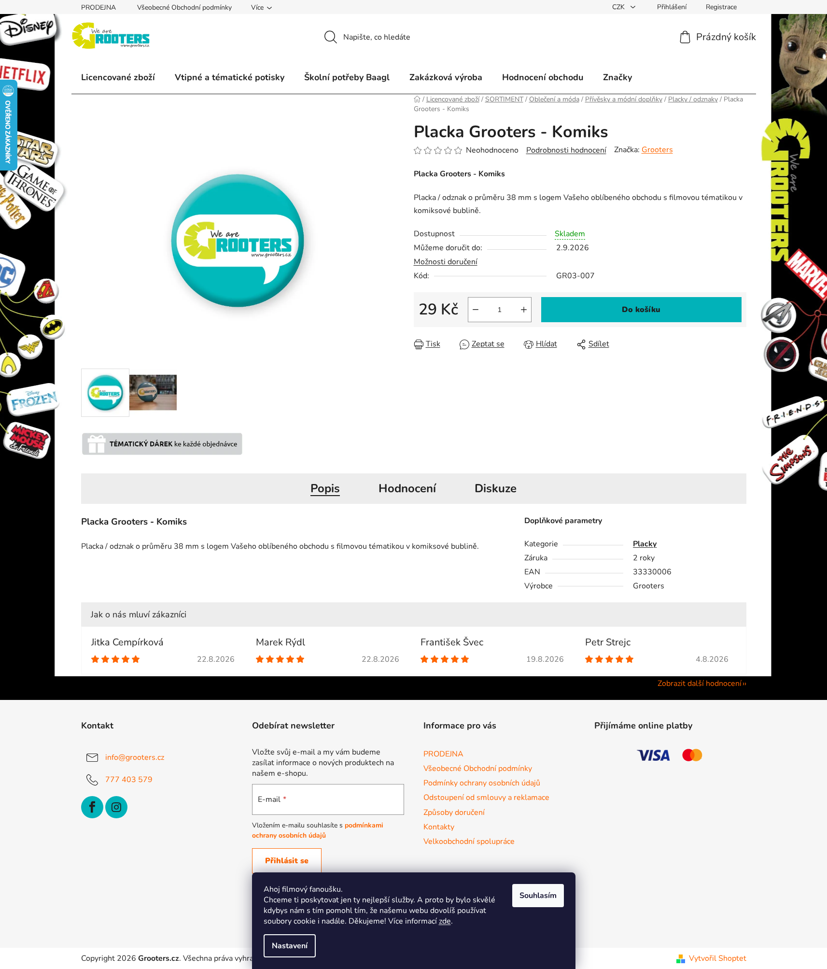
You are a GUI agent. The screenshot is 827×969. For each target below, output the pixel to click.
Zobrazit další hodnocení (700, 683)
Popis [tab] (325, 488)
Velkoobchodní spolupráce (469, 841)
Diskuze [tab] (496, 488)
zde (445, 921)
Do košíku (641, 309)
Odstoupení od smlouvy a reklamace (486, 797)
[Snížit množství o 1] (475, 310)
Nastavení (290, 945)
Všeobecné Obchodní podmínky (184, 7)
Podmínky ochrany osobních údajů (481, 783)
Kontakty (438, 827)
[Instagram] (116, 807)
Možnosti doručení (445, 261)
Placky (645, 544)
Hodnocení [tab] (407, 488)
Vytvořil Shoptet (717, 958)
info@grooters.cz (134, 757)
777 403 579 (129, 779)
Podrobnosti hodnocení (566, 150)
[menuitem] (118, 77)
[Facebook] (92, 807)
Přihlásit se (286, 860)
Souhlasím (538, 895)
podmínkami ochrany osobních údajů (317, 830)
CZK (619, 7)
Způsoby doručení (454, 812)
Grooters (657, 149)
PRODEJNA (98, 7)
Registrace (721, 7)
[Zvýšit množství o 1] (524, 310)
